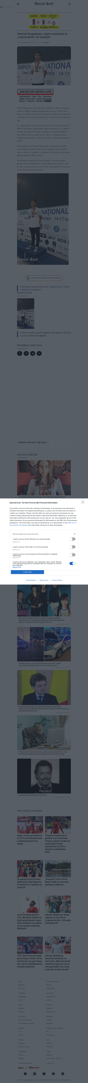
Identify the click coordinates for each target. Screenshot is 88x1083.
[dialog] (44, 541)
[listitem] (44, 534)
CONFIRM (27, 572)
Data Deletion (31, 580)
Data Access (44, 580)
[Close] (83, 503)
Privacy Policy (57, 580)
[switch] (72, 539)
